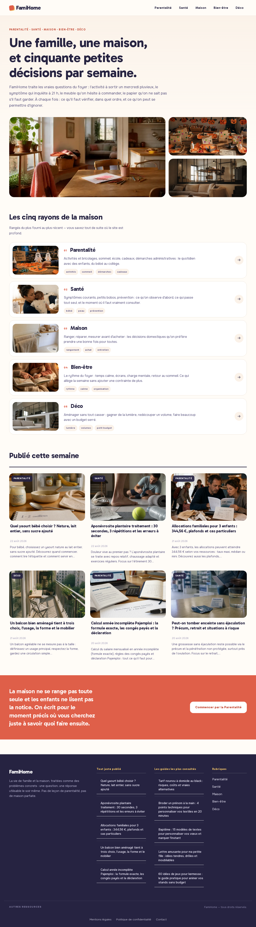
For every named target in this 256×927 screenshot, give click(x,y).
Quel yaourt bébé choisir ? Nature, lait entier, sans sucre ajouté (120, 785)
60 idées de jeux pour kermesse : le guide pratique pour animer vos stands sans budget (180, 878)
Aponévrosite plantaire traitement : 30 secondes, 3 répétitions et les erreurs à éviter (123, 807)
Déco (240, 8)
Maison (200, 8)
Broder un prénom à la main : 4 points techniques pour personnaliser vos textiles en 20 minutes (180, 809)
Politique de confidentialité (133, 919)
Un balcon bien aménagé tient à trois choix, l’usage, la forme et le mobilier (123, 852)
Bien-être (221, 8)
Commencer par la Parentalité (218, 707)
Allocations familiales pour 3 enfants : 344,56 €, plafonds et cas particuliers (122, 830)
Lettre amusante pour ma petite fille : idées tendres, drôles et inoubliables (179, 856)
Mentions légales (100, 919)
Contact (161, 919)
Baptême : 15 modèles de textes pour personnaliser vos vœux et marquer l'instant (179, 834)
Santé (183, 8)
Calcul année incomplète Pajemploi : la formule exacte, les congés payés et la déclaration (122, 874)
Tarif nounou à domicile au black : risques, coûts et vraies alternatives (180, 785)
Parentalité (163, 8)
